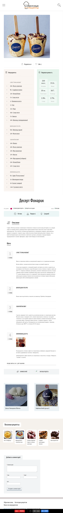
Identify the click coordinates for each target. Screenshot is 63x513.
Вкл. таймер (45, 511)
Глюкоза (14, 116)
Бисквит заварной (17, 183)
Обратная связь (8, 502)
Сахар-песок (15, 97)
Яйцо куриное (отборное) (19, 158)
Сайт (8, 481)
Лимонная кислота (16, 101)
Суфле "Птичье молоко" (18, 175)
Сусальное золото (18, 187)
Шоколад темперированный (20, 120)
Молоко (15, 143)
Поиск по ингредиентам (11, 505)
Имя (8, 475)
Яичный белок (16, 93)
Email (25, 475)
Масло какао (16, 133)
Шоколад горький (17, 130)
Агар (13, 105)
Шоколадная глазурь (17, 179)
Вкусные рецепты (44, 371)
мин (38, 511)
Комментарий (23, 371)
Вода (14, 109)
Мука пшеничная (17, 151)
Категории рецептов (21, 502)
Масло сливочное (17, 86)
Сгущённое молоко (17, 90)
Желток (15, 154)
